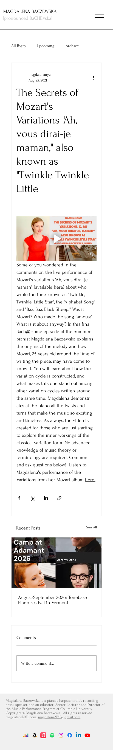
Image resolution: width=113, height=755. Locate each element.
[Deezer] (26, 735)
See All (91, 527)
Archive (72, 45)
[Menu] (99, 15)
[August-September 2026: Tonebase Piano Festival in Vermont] (57, 562)
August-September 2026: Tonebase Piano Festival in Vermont (52, 600)
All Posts (18, 45)
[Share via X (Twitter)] (32, 498)
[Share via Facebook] (19, 498)
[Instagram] (61, 735)
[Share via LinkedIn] (46, 498)
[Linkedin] (78, 735)
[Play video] (56, 238)
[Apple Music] (43, 735)
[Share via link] (59, 498)
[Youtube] (87, 735)
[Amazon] (35, 735)
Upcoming (46, 45)
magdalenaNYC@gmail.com (59, 717)
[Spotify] (52, 735)
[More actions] (93, 77)
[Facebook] (70, 735)
